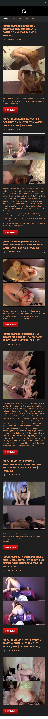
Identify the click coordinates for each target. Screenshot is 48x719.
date (15, 19)
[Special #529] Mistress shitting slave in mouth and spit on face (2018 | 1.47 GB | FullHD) (22, 466)
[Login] (45, 3)
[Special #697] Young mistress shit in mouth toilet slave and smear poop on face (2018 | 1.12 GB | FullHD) (23, 562)
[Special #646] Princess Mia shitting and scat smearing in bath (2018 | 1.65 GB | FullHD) (23, 245)
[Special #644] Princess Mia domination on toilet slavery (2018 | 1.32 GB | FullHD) (23, 122)
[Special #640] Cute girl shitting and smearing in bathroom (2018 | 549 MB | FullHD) (19, 31)
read (27, 19)
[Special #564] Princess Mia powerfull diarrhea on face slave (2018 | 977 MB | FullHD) (22, 337)
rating (21, 19)
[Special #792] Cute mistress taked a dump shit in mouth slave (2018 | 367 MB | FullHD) (22, 643)
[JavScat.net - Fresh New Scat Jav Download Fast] (24, 11)
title (33, 19)
